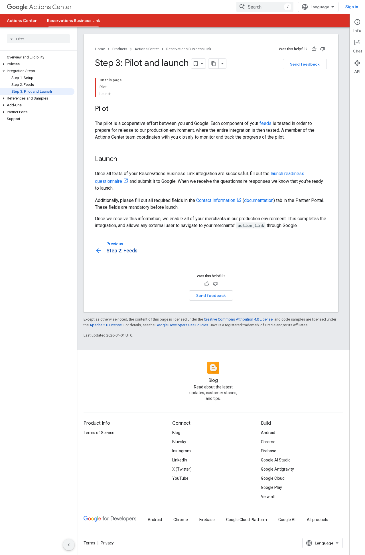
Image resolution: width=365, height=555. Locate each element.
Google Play (271, 487)
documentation (258, 200)
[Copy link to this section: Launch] (123, 159)
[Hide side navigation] (68, 544)
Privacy (107, 543)
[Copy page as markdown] (213, 63)
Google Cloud (273, 478)
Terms (89, 543)
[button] (37, 64)
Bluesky (179, 441)
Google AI (286, 519)
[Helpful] (314, 49)
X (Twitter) (182, 469)
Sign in (351, 7)
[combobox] (264, 7)
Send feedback (305, 64)
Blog (176, 432)
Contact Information (215, 200)
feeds (265, 123)
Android (268, 432)
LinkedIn (179, 460)
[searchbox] (38, 38)
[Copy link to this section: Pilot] (114, 109)
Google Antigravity (277, 469)
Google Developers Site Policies (181, 325)
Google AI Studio (276, 460)
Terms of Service (99, 432)
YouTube (180, 478)
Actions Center (50, 7)
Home (100, 49)
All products (317, 519)
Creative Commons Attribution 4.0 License (238, 319)
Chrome (268, 441)
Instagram (181, 451)
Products (119, 49)
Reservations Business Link (73, 20)
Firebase (268, 451)
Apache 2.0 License (106, 325)
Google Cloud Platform (246, 519)
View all (268, 496)
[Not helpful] (322, 49)
